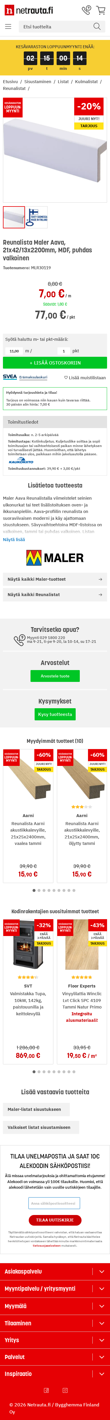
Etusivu (11, 81)
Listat (64, 81)
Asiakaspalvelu (23, 1271)
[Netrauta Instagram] (66, 1390)
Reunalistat (15, 88)
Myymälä (15, 1306)
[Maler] (55, 557)
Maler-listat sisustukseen (34, 1109)
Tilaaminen (18, 1323)
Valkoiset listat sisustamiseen (39, 1127)
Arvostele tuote (55, 676)
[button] (8, 26)
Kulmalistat (87, 81)
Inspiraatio (18, 1374)
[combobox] (62, 27)
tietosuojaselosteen (47, 1246)
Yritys (12, 1340)
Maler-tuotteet (37, 579)
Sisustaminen (38, 81)
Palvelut (15, 1357)
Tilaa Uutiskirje (55, 1220)
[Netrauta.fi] (29, 10)
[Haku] (97, 27)
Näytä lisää (14, 539)
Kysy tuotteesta (55, 714)
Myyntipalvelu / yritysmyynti (40, 1288)
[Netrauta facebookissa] (47, 1390)
